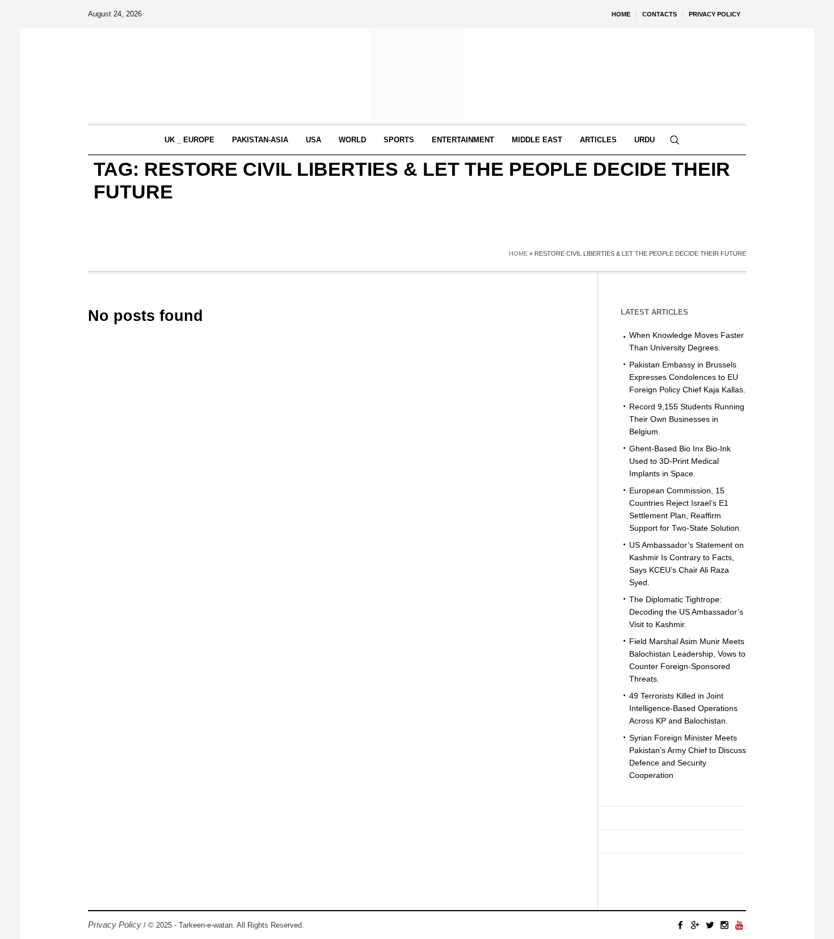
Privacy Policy (114, 924)
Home (518, 253)
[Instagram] (724, 925)
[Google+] (695, 925)
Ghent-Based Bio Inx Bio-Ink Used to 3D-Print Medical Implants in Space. (680, 461)
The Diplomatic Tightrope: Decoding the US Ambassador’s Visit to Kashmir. (686, 612)
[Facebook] (680, 925)
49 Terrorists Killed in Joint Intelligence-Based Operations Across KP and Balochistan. (683, 708)
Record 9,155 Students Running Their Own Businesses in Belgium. (686, 419)
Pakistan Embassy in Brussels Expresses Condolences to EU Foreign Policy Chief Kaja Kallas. (687, 377)
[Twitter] (710, 925)
